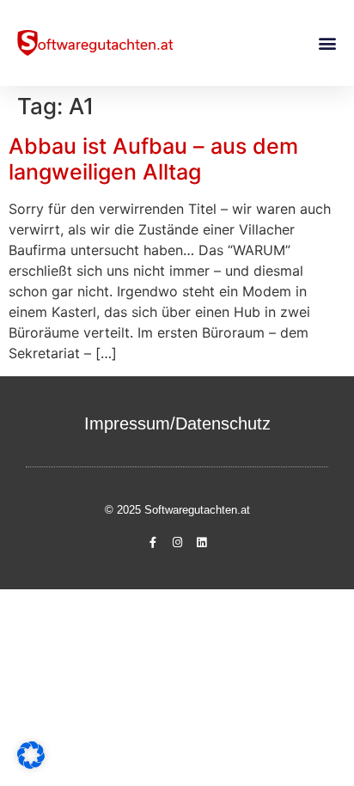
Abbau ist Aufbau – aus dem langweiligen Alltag (153, 159)
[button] (327, 43)
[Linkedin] (201, 543)
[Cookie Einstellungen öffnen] (31, 763)
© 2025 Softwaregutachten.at (177, 509)
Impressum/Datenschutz (177, 423)
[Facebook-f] (153, 543)
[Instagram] (177, 543)
